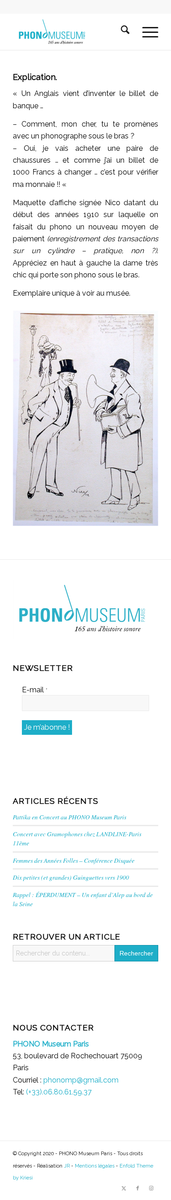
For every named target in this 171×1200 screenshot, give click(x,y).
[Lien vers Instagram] (151, 1188)
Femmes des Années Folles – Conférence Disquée (74, 860)
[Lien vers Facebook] (138, 1188)
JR (67, 1166)
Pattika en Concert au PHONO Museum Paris (69, 816)
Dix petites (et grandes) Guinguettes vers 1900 (71, 877)
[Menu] (145, 31)
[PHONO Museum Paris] (71, 31)
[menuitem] (119, 31)
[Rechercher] (119, 31)
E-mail (34, 689)
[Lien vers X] (124, 1188)
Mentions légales (94, 1166)
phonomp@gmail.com (81, 1080)
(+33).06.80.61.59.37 (59, 1092)
